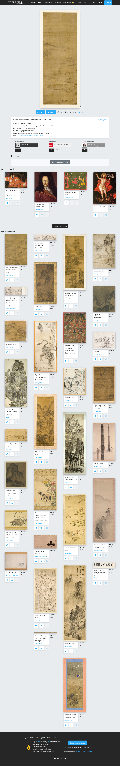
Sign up (108, 2)
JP (46, 556)
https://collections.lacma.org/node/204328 (30, 135)
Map (32, 2)
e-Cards (57, 2)
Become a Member (78, 743)
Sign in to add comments (60, 162)
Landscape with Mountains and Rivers (40, 245)
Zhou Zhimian (68, 553)
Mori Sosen (9, 540)
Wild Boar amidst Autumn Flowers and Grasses (12, 534)
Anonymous (103, 120)
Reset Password (87, 751)
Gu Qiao (37, 621)
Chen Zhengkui (10, 308)
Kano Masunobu (40, 556)
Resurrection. (98, 207)
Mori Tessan (98, 550)
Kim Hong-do (98, 354)
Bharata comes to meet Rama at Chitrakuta (11, 193)
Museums (48, 2)
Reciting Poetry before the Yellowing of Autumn (12, 411)
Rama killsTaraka (70, 192)
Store (78, 2)
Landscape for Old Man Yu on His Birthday (70, 295)
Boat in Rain (9, 572)
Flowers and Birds (70, 548)
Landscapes (97, 271)
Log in (100, 2)
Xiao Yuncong (39, 251)
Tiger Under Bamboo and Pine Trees (40, 377)
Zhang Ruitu (68, 646)
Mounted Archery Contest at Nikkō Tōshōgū (40, 638)
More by (60, 226)
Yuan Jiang (67, 301)
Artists (40, 2)
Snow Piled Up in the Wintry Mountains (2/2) (100, 572)
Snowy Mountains (40, 615)
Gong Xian (67, 482)
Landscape (9, 344)
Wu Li (7, 417)
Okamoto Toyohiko (12, 575)
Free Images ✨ (68, 2)
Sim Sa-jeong (68, 400)
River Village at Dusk (12, 444)
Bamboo (96, 463)
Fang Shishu (97, 578)
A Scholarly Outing (40, 452)
